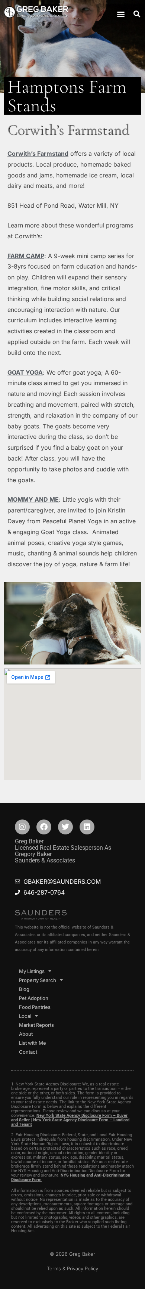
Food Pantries (35, 1007)
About (26, 1034)
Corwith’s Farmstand (37, 153)
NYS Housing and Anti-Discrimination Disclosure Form (70, 1177)
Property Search (37, 980)
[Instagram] (22, 826)
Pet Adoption (33, 998)
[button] (121, 13)
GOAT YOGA (25, 372)
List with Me (32, 1043)
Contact (28, 1052)
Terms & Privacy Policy (72, 1268)
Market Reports (36, 1025)
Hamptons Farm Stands (66, 96)
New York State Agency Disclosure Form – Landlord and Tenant (70, 1122)
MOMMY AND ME (33, 499)
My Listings (32, 971)
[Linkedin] (87, 826)
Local (25, 1016)
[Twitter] (65, 826)
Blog (24, 989)
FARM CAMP (25, 256)
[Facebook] (43, 826)
